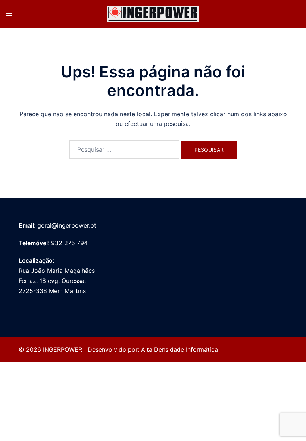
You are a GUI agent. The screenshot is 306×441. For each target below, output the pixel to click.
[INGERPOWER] (152, 13)
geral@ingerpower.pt (66, 225)
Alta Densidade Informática (179, 349)
